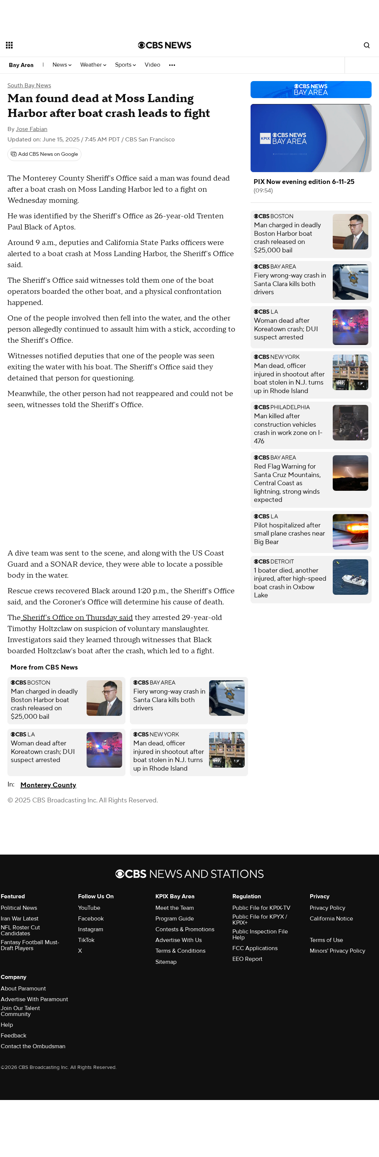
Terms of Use (326, 940)
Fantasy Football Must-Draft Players (30, 945)
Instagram (90, 929)
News (60, 64)
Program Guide (174, 919)
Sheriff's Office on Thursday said (77, 618)
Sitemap (166, 962)
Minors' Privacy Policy (337, 951)
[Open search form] (366, 45)
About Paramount (23, 989)
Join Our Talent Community (20, 1011)
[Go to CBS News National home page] (164, 45)
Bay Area (21, 65)
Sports (124, 64)
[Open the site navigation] (59, 45)
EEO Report (247, 959)
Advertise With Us (178, 940)
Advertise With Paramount (34, 999)
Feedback (13, 1036)
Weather (91, 64)
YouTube (89, 908)
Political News (19, 908)
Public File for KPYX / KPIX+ (259, 920)
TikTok (86, 940)
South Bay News (29, 85)
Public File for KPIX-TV (261, 908)
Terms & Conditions (180, 951)
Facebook (91, 919)
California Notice (331, 919)
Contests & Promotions (184, 929)
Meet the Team (174, 908)
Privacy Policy (327, 908)
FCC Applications (255, 948)
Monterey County (48, 785)
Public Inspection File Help (260, 934)
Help (7, 1025)
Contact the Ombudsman (33, 1046)
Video (152, 64)
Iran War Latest (19, 919)
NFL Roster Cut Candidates (20, 930)
